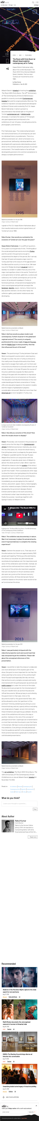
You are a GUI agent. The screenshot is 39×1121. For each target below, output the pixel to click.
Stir (14, 55)
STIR (36, 5)
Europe (33, 342)
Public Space (18, 792)
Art (15, 5)
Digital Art (23, 789)
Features (28, 55)
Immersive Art (30, 789)
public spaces (6, 685)
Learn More (24, 1118)
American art (6, 393)
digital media (25, 114)
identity (11, 288)
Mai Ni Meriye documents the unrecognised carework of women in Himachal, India (16, 1023)
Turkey (32, 251)
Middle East (11, 344)
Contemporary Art (27, 786)
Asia (26, 342)
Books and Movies (13, 997)
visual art (24, 267)
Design (10, 5)
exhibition (32, 90)
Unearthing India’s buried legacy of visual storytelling (19, 1086)
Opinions (11, 1091)
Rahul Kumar (17, 82)
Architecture (4, 5)
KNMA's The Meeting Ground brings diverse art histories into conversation (17, 1055)
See (20, 55)
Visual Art (29, 792)
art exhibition (9, 772)
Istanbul (16, 90)
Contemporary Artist (15, 789)
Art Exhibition (13, 786)
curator (24, 465)
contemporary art (13, 114)
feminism (5, 288)
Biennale (20, 786)
